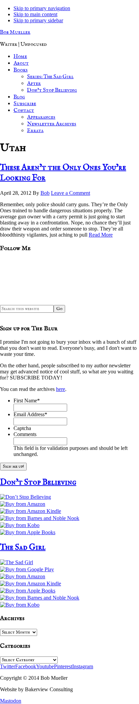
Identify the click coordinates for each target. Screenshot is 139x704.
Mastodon (10, 701)
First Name (26, 400)
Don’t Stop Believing (38, 482)
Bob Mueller (15, 32)
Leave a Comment (70, 193)
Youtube (45, 666)
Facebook (25, 666)
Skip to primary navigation (41, 8)
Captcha (22, 428)
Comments (24, 434)
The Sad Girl (23, 547)
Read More (101, 235)
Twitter (7, 666)
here (60, 389)
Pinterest (63, 666)
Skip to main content (35, 14)
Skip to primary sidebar (38, 20)
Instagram (82, 666)
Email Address (30, 414)
